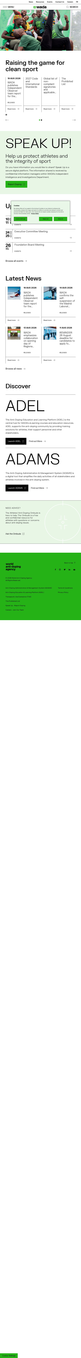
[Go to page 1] (39, 120)
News (31, 2)
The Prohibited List (13, 601)
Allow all (60, 219)
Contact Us (59, 2)
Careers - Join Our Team (15, 610)
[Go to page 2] (41, 120)
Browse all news (14, 368)
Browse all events (14, 261)
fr (77, 2)
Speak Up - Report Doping (15, 606)
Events (49, 2)
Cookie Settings (9, 1356)
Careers (70, 2)
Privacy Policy (63, 592)
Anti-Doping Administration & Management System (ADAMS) (29, 588)
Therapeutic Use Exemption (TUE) (18, 597)
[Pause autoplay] (6, 114)
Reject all (46, 219)
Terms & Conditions (65, 588)
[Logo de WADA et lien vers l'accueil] (40, 6)
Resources (40, 2)
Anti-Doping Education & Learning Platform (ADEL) (25, 592)
